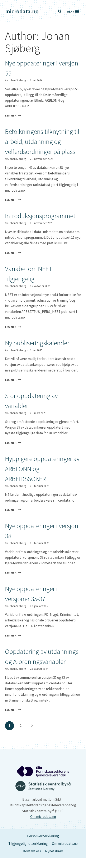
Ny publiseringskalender (37, 343)
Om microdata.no (43, 816)
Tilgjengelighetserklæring (28, 843)
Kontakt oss (32, 851)
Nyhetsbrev (54, 851)
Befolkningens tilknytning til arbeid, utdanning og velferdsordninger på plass (42, 141)
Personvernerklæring (43, 836)
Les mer (13, 115)
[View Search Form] (59, 11)
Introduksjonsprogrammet (40, 216)
